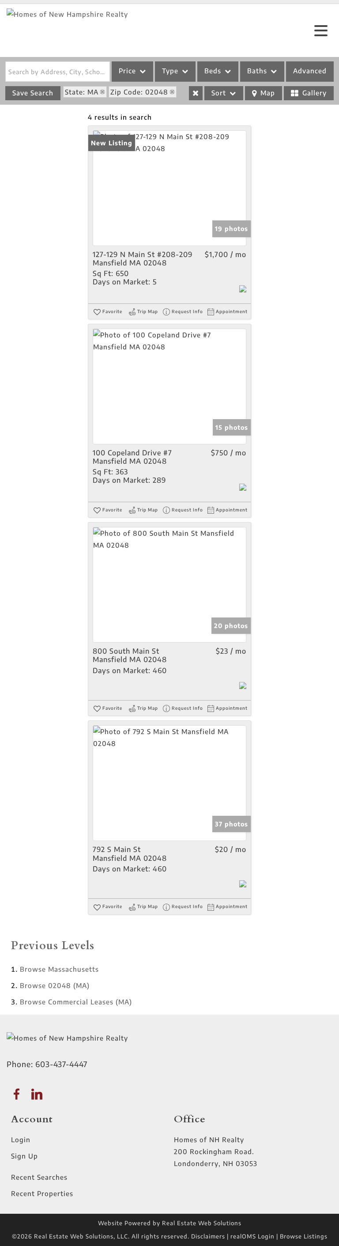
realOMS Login (252, 1236)
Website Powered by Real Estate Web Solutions (169, 1223)
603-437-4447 (61, 1064)
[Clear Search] (196, 93)
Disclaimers (208, 1236)
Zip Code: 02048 (139, 92)
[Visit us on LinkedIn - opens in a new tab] (37, 1094)
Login (20, 1140)
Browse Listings (304, 1236)
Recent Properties (42, 1193)
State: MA (81, 92)
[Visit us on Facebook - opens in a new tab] (17, 1094)
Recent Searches (39, 1177)
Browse (59, 969)
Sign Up (24, 1156)
